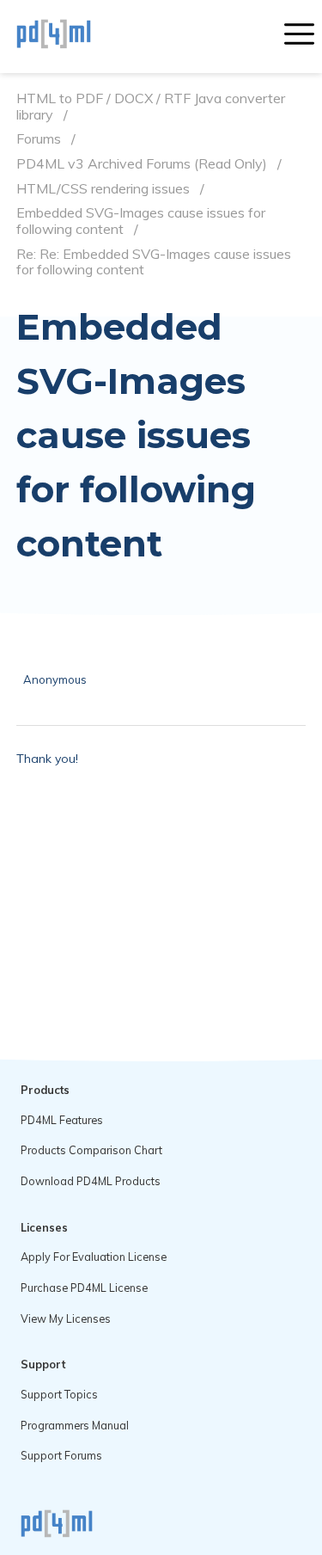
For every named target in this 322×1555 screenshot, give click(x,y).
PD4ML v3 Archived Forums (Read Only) (141, 164)
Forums (38, 139)
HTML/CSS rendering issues (103, 189)
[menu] (299, 36)
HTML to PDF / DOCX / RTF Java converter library (150, 106)
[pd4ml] (72, 36)
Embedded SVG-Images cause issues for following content (140, 221)
